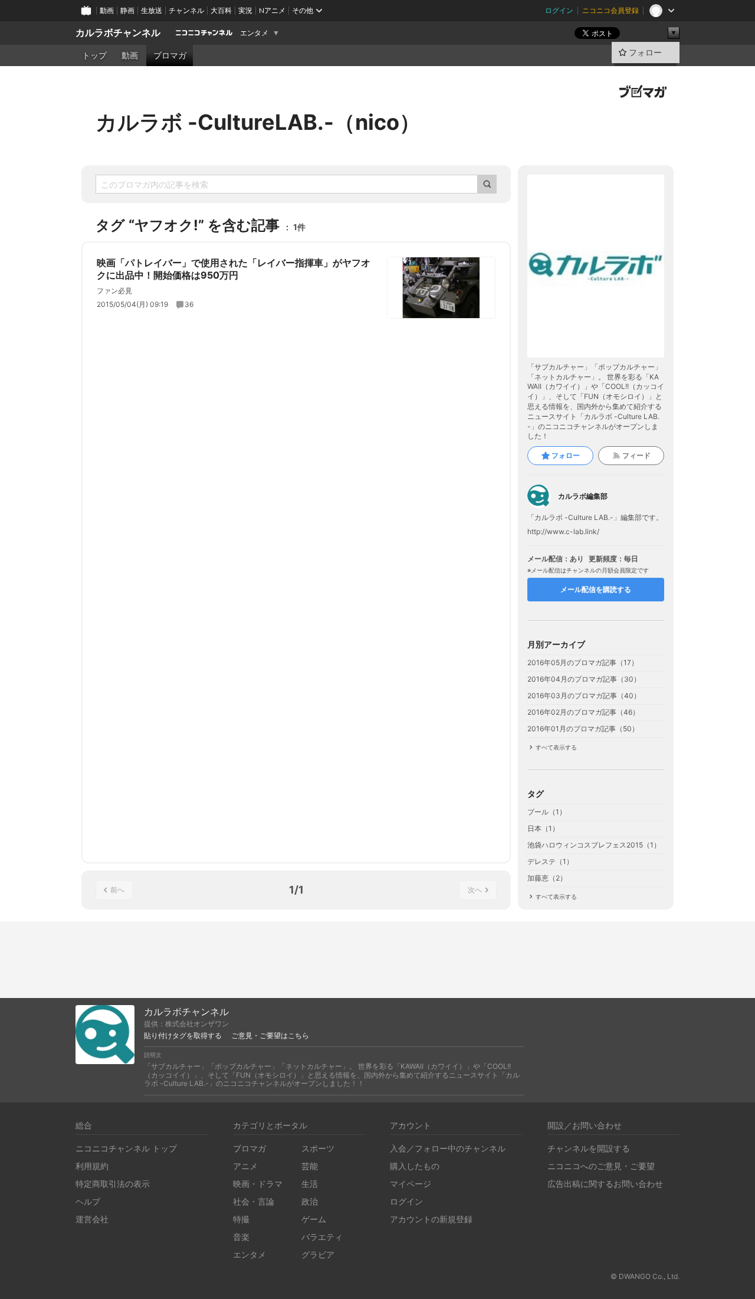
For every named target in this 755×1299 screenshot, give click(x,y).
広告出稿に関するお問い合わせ (605, 1184)
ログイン (559, 10)
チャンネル (186, 10)
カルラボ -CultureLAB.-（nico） (258, 122)
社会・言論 (253, 1201)
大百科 (221, 10)
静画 (127, 10)
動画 (107, 10)
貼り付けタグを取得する (183, 1035)
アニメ (245, 1166)
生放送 (151, 10)
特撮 (241, 1219)
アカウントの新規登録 (431, 1219)
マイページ (410, 1184)
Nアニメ (272, 10)
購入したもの (414, 1166)
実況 (245, 10)
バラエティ (322, 1237)
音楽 (241, 1237)
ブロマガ (169, 55)
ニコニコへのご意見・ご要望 (601, 1166)
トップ (94, 55)
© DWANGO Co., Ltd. (645, 1276)
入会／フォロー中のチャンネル (447, 1148)
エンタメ (254, 33)
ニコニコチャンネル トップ (126, 1148)
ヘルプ (88, 1201)
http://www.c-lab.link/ (563, 532)
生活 (309, 1184)
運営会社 (92, 1219)
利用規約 (92, 1166)
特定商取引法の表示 (113, 1184)
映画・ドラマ (258, 1184)
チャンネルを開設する (588, 1148)
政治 (309, 1201)
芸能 (309, 1166)
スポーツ (317, 1148)
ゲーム (313, 1219)
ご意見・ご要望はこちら (270, 1035)
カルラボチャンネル (118, 33)
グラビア (317, 1254)
